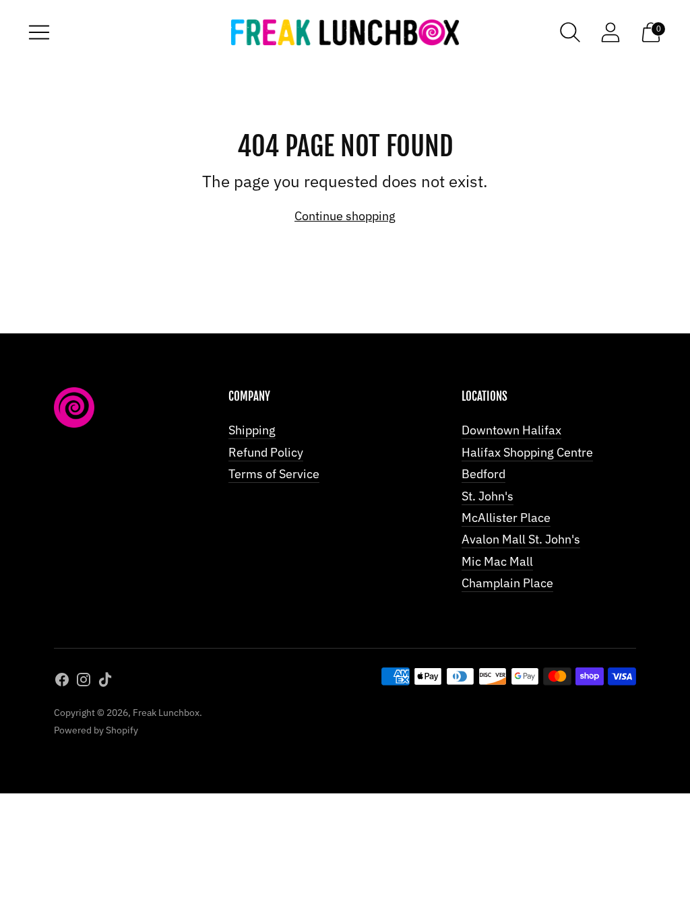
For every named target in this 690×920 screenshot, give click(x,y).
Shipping (252, 430)
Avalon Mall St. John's (521, 539)
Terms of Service (273, 474)
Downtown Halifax (511, 430)
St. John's (487, 496)
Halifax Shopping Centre (527, 452)
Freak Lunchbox (166, 713)
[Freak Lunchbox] (345, 32)
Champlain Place (507, 583)
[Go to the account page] (610, 32)
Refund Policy (265, 452)
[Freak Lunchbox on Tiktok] (105, 682)
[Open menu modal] (39, 32)
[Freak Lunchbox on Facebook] (62, 682)
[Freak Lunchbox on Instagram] (83, 682)
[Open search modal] (570, 32)
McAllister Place (506, 517)
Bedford (483, 474)
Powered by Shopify (96, 730)
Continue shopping (345, 216)
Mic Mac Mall (497, 561)
